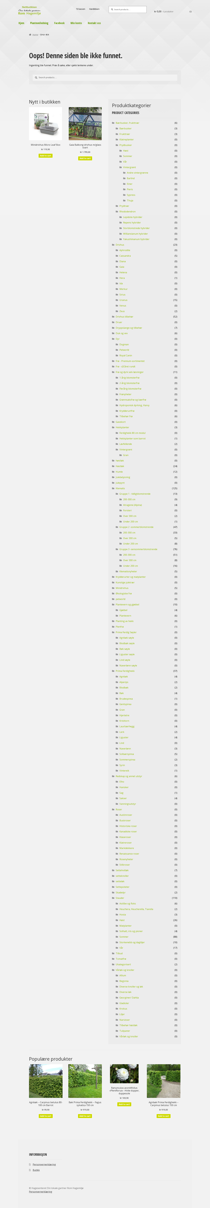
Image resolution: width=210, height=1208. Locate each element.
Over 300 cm (129, 516)
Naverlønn (125, 748)
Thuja (130, 200)
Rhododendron (127, 211)
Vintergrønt (129, 167)
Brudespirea (126, 698)
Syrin (122, 765)
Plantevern (125, 615)
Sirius (122, 294)
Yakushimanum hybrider (136, 239)
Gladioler (124, 1003)
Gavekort (121, 421)
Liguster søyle (127, 654)
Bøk (121, 693)
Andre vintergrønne (137, 172)
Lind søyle (124, 659)
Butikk (36, 1170)
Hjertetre (124, 715)
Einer (129, 183)
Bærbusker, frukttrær (127, 122)
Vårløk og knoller (125, 970)
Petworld (124, 349)
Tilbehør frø (126, 416)
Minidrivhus (122, 588)
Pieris (130, 189)
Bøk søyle (124, 648)
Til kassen (80, 9)
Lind (121, 743)
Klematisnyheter (128, 571)
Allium (122, 975)
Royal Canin (125, 355)
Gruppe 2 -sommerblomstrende (136, 527)
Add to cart (45, 155)
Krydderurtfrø (126, 410)
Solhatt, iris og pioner (131, 931)
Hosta (122, 914)
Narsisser (124, 1019)
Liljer (122, 1014)
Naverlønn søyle (128, 665)
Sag (121, 792)
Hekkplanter (122, 427)
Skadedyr (121, 892)
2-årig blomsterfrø (129, 383)
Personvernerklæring (44, 1164)
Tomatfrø (121, 958)
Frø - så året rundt (125, 366)
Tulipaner (124, 1030)
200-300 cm (129, 499)
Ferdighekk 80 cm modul (132, 433)
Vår (125, 161)
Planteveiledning (39, 23)
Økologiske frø (124, 593)
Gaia (121, 266)
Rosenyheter (126, 859)
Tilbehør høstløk (128, 1025)
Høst (125, 150)
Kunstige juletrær (125, 582)
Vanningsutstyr (127, 803)
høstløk (120, 460)
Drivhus (120, 244)
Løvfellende (125, 444)
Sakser (123, 798)
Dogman (124, 344)
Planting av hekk (125, 621)
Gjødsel (123, 610)
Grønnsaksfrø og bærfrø (132, 399)
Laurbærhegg (126, 726)
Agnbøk (123, 676)
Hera (122, 278)
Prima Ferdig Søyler (126, 632)
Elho (121, 781)
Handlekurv (94, 9)
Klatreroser (125, 842)
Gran (125, 455)
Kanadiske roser (128, 831)
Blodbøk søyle (127, 643)
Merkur (123, 289)
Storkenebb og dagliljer (132, 942)
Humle (119, 471)
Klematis (120, 488)
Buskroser (125, 820)
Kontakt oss (94, 23)
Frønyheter (125, 394)
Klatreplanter (126, 139)
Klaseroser (125, 837)
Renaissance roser (129, 853)
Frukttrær (124, 134)
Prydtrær (124, 206)
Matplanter (125, 925)
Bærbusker (125, 128)
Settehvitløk (122, 870)
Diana (122, 261)
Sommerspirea (127, 759)
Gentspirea (125, 704)
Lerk (121, 732)
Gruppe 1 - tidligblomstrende (134, 493)
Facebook (59, 23)
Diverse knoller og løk (131, 986)
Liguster (123, 737)
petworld (120, 599)
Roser (119, 809)
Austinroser (125, 814)
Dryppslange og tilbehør (129, 327)
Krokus (123, 1008)
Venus (122, 305)
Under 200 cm (130, 521)
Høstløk (120, 466)
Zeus (122, 311)
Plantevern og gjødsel (127, 604)
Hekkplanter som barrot (132, 438)
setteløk (120, 881)
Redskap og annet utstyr (129, 776)
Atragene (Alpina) (132, 505)
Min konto (76, 23)
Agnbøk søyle (126, 637)
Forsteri (127, 510)
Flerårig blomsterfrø (130, 388)
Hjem (21, 23)
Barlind (131, 178)
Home (35, 34)
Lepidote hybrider (132, 217)
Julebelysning (123, 477)
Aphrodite (124, 250)
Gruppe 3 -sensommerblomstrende (138, 549)
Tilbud (119, 953)
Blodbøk (123, 687)
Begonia (123, 981)
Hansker (124, 787)
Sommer (127, 156)
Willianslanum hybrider (135, 233)
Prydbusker (125, 145)
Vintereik (124, 770)
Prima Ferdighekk (125, 671)
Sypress (131, 194)
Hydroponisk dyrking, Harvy (134, 405)
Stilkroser (124, 864)
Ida (121, 283)
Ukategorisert (123, 964)
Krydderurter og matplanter (131, 576)
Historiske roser (128, 826)
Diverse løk (125, 992)
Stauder (120, 898)
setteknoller (122, 875)
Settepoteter (122, 886)
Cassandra (125, 255)
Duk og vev (122, 333)
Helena (123, 272)
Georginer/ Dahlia (129, 997)
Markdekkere (126, 848)
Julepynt (120, 482)
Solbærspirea (126, 754)
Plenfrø (120, 626)
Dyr (118, 338)
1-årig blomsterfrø (129, 377)
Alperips (123, 682)
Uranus (123, 300)
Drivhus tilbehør (124, 316)
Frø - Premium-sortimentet (130, 361)
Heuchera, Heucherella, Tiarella (136, 909)
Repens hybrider (132, 222)
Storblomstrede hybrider (136, 228)
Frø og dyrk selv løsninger (130, 372)
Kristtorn (124, 720)
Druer (119, 322)
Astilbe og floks (127, 903)
